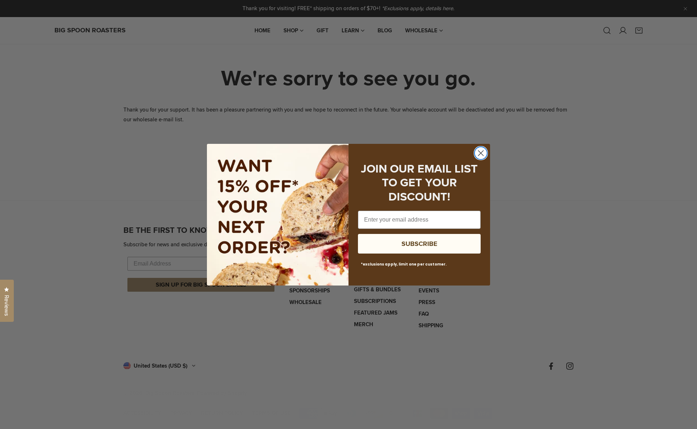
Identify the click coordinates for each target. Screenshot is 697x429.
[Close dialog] (480, 153)
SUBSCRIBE (419, 244)
